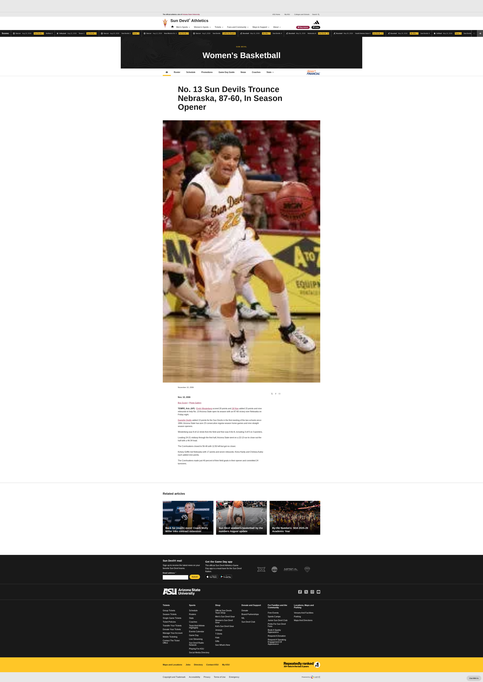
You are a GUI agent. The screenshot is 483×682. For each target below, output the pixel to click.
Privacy (207, 677)
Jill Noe (235, 408)
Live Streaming (196, 639)
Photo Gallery (195, 403)
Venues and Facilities (303, 613)
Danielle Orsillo (185, 420)
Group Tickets (169, 610)
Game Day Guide (227, 72)
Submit (195, 577)
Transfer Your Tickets (172, 626)
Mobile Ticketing (170, 637)
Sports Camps (274, 616)
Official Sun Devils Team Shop (223, 611)
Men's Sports (182, 27)
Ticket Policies (169, 622)
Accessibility (194, 677)
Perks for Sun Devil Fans (277, 625)
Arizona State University (191, 14)
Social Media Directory (199, 652)
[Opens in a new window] (302, 665)
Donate (245, 610)
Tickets (218, 27)
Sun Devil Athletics (189, 20)
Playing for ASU (196, 649)
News (243, 72)
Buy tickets (304, 27)
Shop (317, 27)
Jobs (188, 665)
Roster (177, 72)
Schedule (190, 72)
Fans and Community (236, 27)
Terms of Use (220, 677)
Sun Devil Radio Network (196, 644)
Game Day (194, 635)
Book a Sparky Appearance (274, 631)
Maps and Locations (172, 665)
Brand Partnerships (250, 614)
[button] (480, 33)
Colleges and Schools (301, 14)
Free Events (273, 613)
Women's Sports (201, 27)
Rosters (192, 614)
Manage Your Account (172, 633)
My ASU (287, 14)
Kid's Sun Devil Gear (224, 626)
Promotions (207, 72)
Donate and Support (251, 605)
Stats (269, 72)
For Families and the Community (277, 606)
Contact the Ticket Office (171, 642)
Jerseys (218, 630)
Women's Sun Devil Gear (224, 621)
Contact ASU (212, 665)
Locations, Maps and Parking (304, 606)
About (275, 27)
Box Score (182, 403)
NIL (243, 618)
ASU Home (276, 14)
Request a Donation (277, 636)
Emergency (234, 677)
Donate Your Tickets (172, 629)
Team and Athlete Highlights (197, 627)
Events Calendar (196, 631)
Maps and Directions (303, 620)
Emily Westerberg (204, 408)
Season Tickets (169, 614)
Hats (217, 637)
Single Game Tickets (172, 618)
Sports (192, 605)
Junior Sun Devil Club (277, 620)
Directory (198, 665)
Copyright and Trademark (174, 677)
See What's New (222, 645)
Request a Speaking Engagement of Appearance (277, 642)
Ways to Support (259, 27)
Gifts (217, 641)
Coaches (256, 72)
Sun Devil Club (248, 622)
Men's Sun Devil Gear (225, 616)
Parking (297, 616)
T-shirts (218, 634)
